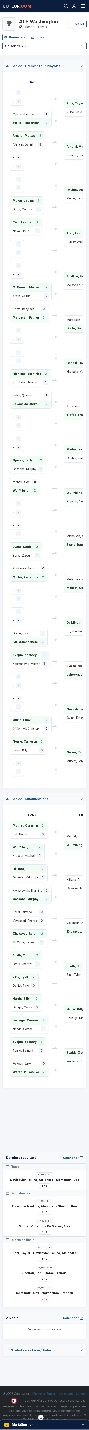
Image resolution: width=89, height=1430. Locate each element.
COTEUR (16, 6)
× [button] (41, 1417)
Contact (81, 1393)
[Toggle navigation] (83, 6)
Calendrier (71, 1157)
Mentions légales (44, 1393)
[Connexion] (74, 6)
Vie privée (66, 1393)
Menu (79, 24)
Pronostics (17, 37)
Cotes (39, 37)
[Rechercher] (66, 6)
